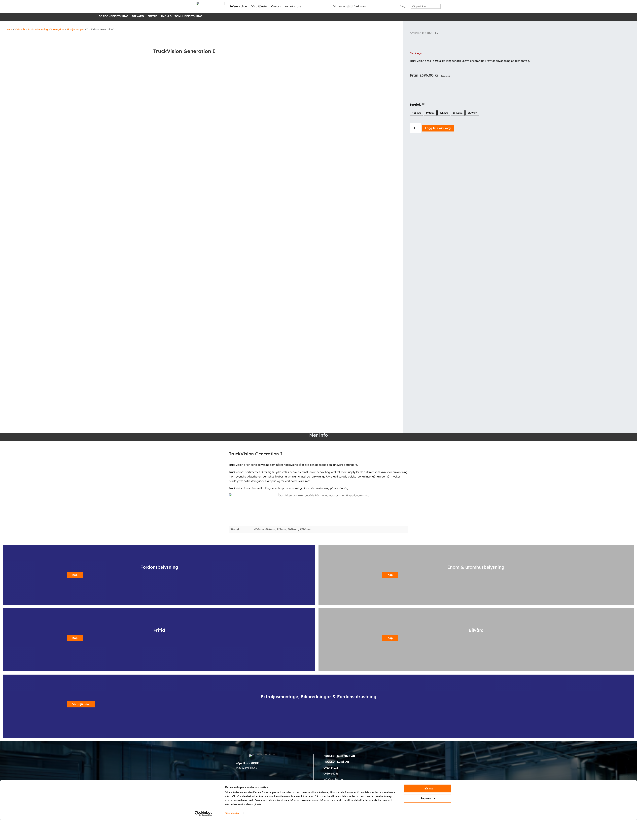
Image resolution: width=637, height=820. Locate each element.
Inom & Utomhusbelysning (181, 16)
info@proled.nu (333, 779)
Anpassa (426, 798)
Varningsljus (57, 29)
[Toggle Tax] (350, 6)
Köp (74, 574)
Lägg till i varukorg (438, 128)
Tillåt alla (427, 788)
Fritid (152, 16)
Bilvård (138, 16)
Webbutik (19, 29)
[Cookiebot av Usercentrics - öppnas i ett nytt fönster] (203, 813)
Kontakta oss (292, 6)
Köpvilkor (242, 763)
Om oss (276, 6)
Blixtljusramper (75, 29)
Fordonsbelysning (113, 16)
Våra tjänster (259, 6)
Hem (9, 29)
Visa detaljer (232, 813)
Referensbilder (238, 6)
